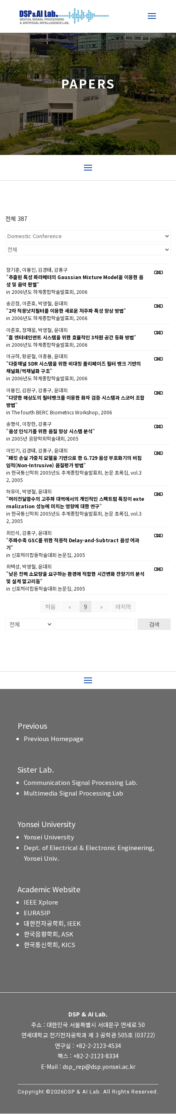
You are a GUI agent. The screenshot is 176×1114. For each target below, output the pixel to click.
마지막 (123, 606)
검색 (154, 624)
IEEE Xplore (41, 902)
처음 (50, 606)
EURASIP (37, 912)
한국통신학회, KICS (49, 944)
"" (74, 280)
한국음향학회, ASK (48, 934)
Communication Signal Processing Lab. (81, 782)
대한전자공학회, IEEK (52, 923)
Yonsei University (49, 836)
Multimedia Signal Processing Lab (73, 793)
